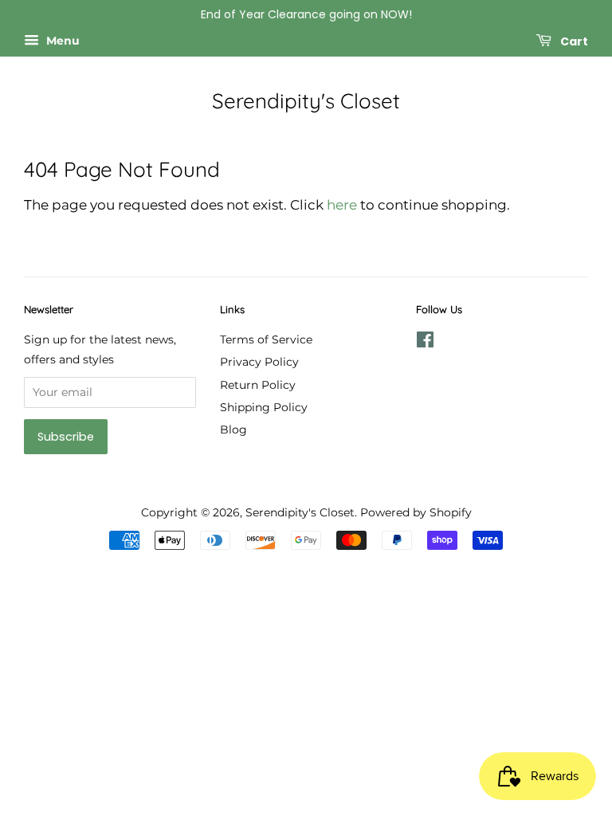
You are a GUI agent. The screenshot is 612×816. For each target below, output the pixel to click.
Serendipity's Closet (306, 100)
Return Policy (258, 385)
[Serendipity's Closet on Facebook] (425, 342)
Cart (573, 41)
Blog (233, 429)
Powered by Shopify (416, 512)
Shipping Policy (264, 407)
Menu (61, 40)
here (342, 205)
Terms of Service (266, 339)
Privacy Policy (259, 362)
